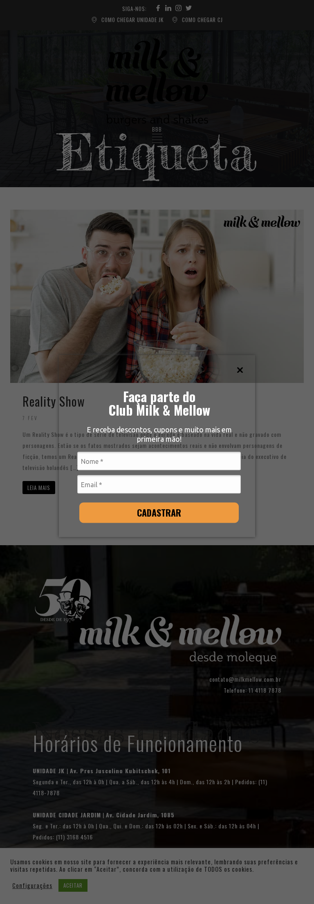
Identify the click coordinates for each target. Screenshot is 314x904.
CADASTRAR (159, 512)
